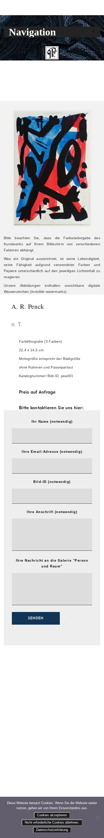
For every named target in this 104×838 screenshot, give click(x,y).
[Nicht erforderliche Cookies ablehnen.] (97, 817)
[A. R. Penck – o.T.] (52, 168)
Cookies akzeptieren (52, 815)
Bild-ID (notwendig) (52, 482)
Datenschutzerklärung (52, 830)
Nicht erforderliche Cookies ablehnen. (52, 822)
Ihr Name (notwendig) (52, 421)
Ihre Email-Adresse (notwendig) (52, 452)
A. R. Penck (27, 306)
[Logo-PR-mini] (52, 52)
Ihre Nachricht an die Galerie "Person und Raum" (52, 563)
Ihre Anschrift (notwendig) (52, 512)
